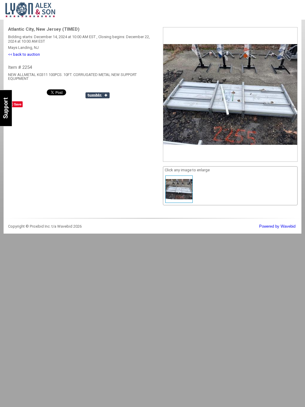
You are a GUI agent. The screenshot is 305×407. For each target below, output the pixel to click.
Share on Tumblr (97, 95)
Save (17, 104)
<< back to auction (24, 54)
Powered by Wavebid (277, 226)
